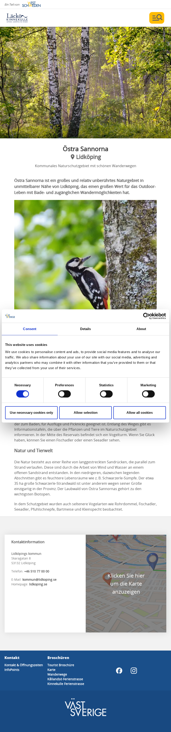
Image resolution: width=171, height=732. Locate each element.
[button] (85, 82)
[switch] (64, 393)
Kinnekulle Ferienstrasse (65, 684)
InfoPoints (11, 670)
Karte (51, 670)
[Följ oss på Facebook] (119, 670)
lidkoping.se (38, 584)
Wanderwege (57, 674)
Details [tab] (85, 329)
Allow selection (86, 412)
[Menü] (156, 18)
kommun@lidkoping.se (39, 579)
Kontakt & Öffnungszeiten (23, 665)
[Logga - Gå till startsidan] (22, 17)
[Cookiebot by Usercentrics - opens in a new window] (146, 316)
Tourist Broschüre (60, 665)
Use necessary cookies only (31, 412)
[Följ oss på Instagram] (134, 670)
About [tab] (141, 329)
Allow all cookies (139, 412)
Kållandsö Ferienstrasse (65, 679)
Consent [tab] (29, 329)
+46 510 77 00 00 (36, 571)
